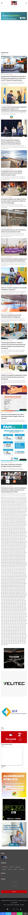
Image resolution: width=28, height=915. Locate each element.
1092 (9, 609)
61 (2, 501)
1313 (15, 636)
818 (9, 578)
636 (5, 559)
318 (14, 525)
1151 (8, 616)
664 (9, 562)
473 (2, 542)
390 (24, 532)
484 (22, 542)
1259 (18, 629)
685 (22, 563)
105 (12, 504)
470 (22, 541)
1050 (14, 603)
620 (25, 556)
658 (22, 561)
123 (16, 505)
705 (7, 566)
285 (4, 522)
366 (5, 531)
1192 (19, 620)
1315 (20, 636)
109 (19, 504)
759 (3, 572)
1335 (13, 639)
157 (24, 508)
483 (20, 542)
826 (23, 578)
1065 (23, 604)
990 (5, 596)
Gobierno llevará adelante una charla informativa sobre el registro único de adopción (12, 416)
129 (2, 507)
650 (7, 561)
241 (20, 517)
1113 (4, 612)
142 (24, 507)
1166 (15, 617)
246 (5, 518)
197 (15, 512)
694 (13, 565)
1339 (23, 639)
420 (3, 536)
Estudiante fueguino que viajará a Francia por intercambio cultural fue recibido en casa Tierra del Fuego (13, 201)
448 (5, 539)
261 (9, 519)
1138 (6, 614)
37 (21, 498)
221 (9, 515)
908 (3, 587)
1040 (16, 602)
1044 (25, 602)
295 (22, 522)
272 (5, 521)
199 (19, 512)
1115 (8, 612)
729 (25, 568)
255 (22, 518)
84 (6, 502)
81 (2, 502)
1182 (23, 619)
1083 (13, 607)
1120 (18, 612)
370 (13, 531)
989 (4, 596)
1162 (6, 617)
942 (17, 590)
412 (14, 535)
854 (2, 582)
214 (22, 514)
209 (13, 514)
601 (15, 555)
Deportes (15, 869)
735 (11, 569)
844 (7, 580)
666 (13, 562)
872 (11, 583)
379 (3, 532)
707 (11, 566)
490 (7, 544)
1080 (7, 607)
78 (24, 501)
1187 (8, 620)
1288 (9, 633)
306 (19, 524)
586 (11, 553)
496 (19, 544)
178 (8, 511)
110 (20, 504)
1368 (14, 643)
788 (5, 575)
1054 (23, 603)
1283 (22, 631)
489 (5, 544)
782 (19, 573)
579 (23, 552)
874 (14, 583)
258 (3, 519)
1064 (20, 604)
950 (7, 592)
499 (24, 544)
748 (9, 570)
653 (13, 561)
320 (17, 525)
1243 (7, 627)
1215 (20, 623)
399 (15, 534)
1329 (25, 637)
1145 (21, 614)
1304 (20, 634)
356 (11, 529)
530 (5, 548)
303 (13, 524)
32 (14, 498)
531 (7, 548)
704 (5, 566)
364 (2, 531)
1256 (11, 629)
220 (7, 515)
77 (23, 501)
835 (15, 579)
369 (11, 531)
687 (26, 563)
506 (13, 545)
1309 (7, 636)
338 (2, 528)
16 (19, 497)
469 (20, 541)
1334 (11, 639)
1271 (20, 630)
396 (9, 534)
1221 (6, 624)
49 (12, 500)
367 (7, 531)
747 (7, 570)
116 (5, 505)
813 (26, 576)
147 (7, 508)
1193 (21, 620)
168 (17, 509)
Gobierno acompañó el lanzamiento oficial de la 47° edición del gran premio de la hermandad (14, 377)
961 (3, 593)
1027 (11, 600)
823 (18, 578)
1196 (2, 621)
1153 (13, 616)
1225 (16, 624)
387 (18, 532)
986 (24, 595)
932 (22, 589)
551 (20, 549)
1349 (20, 640)
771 (25, 572)
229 (24, 515)
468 (19, 541)
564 (20, 551)
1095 (16, 609)
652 (11, 561)
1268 (14, 630)
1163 (8, 617)
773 (3, 573)
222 (11, 515)
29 (11, 498)
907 (2, 587)
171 (22, 509)
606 (24, 555)
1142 (15, 614)
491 (9, 544)
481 (16, 542)
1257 (14, 629)
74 (19, 501)
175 (3, 511)
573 (13, 552)
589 (17, 553)
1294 (23, 633)
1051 (16, 603)
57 (22, 500)
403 (22, 534)
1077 (24, 606)
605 (22, 555)
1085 (18, 607)
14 (17, 497)
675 (3, 563)
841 (2, 580)
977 (7, 595)
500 (2, 545)
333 (17, 526)
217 (1, 515)
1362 (25, 641)
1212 (13, 623)
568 (3, 552)
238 (15, 517)
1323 (11, 637)
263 (13, 519)
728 (23, 568)
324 (25, 525)
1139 (8, 614)
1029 (16, 600)
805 (11, 576)
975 (3, 595)
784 (23, 573)
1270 (18, 630)
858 (9, 582)
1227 (20, 624)
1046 (4, 603)
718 (5, 568)
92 (17, 502)
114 (1, 505)
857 (7, 582)
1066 (25, 604)
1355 (9, 641)
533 (11, 548)
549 (17, 549)
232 (3, 517)
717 (3, 568)
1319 (2, 637)
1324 (13, 637)
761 (7, 572)
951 (9, 592)
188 (26, 511)
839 (22, 579)
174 (1, 511)
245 (4, 518)
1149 (4, 616)
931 (20, 589)
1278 (11, 631)
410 (11, 535)
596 (5, 555)
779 (14, 573)
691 (7, 565)
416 (21, 535)
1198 (6, 621)
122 (15, 505)
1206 (24, 621)
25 (5, 498)
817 (7, 578)
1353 (4, 641)
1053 (20, 603)
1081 (9, 607)
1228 (22, 624)
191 (5, 512)
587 (13, 553)
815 (3, 578)
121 (13, 505)
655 (17, 561)
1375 (4, 644)
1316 (22, 636)
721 (10, 568)
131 (5, 507)
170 (21, 509)
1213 (15, 623)
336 (22, 526)
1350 (23, 640)
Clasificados (16, 904)
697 (19, 565)
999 (22, 596)
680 (13, 563)
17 (20, 497)
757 (25, 570)
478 (11, 542)
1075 (20, 606)
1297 (4, 634)
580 (25, 552)
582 (3, 553)
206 (7, 514)
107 (15, 504)
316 (10, 525)
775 (7, 573)
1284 (24, 631)
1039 (14, 602)
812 (24, 576)
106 (13, 504)
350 (24, 528)
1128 (11, 613)
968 (17, 593)
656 (19, 561)
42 (2, 500)
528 (2, 548)
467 (17, 541)
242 (22, 517)
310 (26, 524)
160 (3, 509)
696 (17, 565)
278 (16, 521)
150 (12, 508)
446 (2, 539)
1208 (4, 623)
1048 (9, 603)
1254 (7, 629)
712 (19, 566)
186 (22, 511)
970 (20, 593)
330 (11, 526)
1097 (20, 609)
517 (7, 546)
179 (10, 511)
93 (18, 502)
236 (11, 517)
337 (24, 526)
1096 (18, 609)
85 (8, 502)
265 (17, 519)
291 (15, 522)
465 (13, 541)
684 (20, 563)
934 (2, 590)
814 (2, 578)
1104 (10, 610)
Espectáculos (17, 866)
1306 (25, 634)
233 (5, 517)
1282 (20, 631)
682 (16, 563)
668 (17, 562)
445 (24, 538)
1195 (26, 620)
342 (9, 528)
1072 (13, 606)
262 (11, 519)
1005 (11, 597)
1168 (19, 617)
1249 (20, 627)
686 (24, 563)
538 (20, 548)
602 (17, 555)
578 (22, 552)
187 (24, 511)
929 (17, 589)
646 (24, 559)
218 (3, 515)
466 (15, 541)
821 (14, 578)
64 (6, 501)
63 (5, 501)
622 (3, 558)
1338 (20, 639)
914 (14, 587)
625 (9, 558)
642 (17, 559)
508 (17, 545)
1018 (15, 599)
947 (2, 592)
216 (25, 514)
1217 (24, 623)
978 (9, 595)
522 (16, 546)
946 (24, 590)
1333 (9, 639)
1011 (25, 597)
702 (2, 566)
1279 (13, 631)
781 (17, 573)
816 (5, 578)
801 (3, 576)
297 (2, 524)
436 (7, 538)
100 (3, 504)
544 (7, 549)
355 (9, 529)
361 (20, 529)
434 (4, 538)
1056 (2, 604)
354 (7, 529)
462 (7, 541)
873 (13, 583)
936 (5, 590)
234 (7, 517)
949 (5, 592)
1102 (6, 610)
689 (4, 565)
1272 (22, 630)
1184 (2, 620)
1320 (4, 637)
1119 (16, 612)
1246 (13, 627)
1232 (7, 626)
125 (20, 505)
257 (2, 519)
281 (21, 521)
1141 (13, 614)
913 (12, 587)
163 (8, 509)
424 (11, 536)
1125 (4, 613)
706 (9, 566)
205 (5, 514)
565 (22, 551)
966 (13, 593)
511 (22, 545)
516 (5, 546)
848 (15, 580)
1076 (22, 606)
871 (9, 583)
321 (19, 525)
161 (5, 509)
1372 (22, 643)
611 (9, 556)
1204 (20, 621)
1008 (18, 597)
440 (15, 538)
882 (3, 585)
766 (16, 572)
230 (26, 515)
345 (15, 528)
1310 (9, 636)
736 (12, 569)
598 (9, 555)
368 (9, 531)
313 (5, 525)
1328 (22, 637)
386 (17, 532)
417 (23, 535)
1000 (25, 596)
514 (2, 546)
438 (11, 538)
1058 (7, 604)
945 (22, 590)
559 (11, 551)
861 (15, 582)
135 (12, 507)
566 (24, 551)
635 (4, 559)
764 (12, 572)
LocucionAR (14, 902)
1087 (23, 607)
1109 (21, 610)
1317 (24, 636)
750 (12, 570)
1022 (24, 599)
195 (12, 512)
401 (19, 534)
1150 (6, 616)
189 (2, 512)
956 (19, 592)
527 (25, 546)
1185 (4, 620)
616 (18, 556)
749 (10, 570)
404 (24, 534)
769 (22, 572)
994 (13, 596)
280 (20, 521)
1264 (4, 630)
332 (15, 526)
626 (11, 558)
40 (25, 498)
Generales (11, 866)
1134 (23, 613)
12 (14, 497)
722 (12, 568)
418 (25, 535)
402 (20, 534)
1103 (8, 610)
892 (22, 585)
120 (11, 505)
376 (24, 531)
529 (4, 548)
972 (24, 593)
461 (5, 541)
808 (17, 576)
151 (14, 508)
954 (15, 592)
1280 (15, 631)
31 (13, 498)
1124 (2, 613)
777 (10, 573)
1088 (25, 607)
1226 (18, 624)
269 (24, 519)
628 (15, 558)
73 (18, 501)
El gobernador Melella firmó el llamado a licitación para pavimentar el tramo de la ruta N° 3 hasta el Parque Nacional (13, 78)
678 (9, 563)
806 (13, 576)
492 (11, 544)
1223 (11, 624)
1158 (23, 616)
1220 (4, 624)
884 (7, 585)
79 (26, 501)
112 (23, 504)
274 (9, 521)
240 (19, 517)
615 (16, 556)
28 (9, 498)
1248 (18, 627)
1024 (4, 600)
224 (14, 515)
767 (18, 572)
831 (7, 579)
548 (15, 549)
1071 (11, 606)
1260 (20, 629)
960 (2, 593)
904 (20, 586)
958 (22, 592)
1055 (25, 603)
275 (11, 521)
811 (22, 576)
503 (7, 545)
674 (2, 563)
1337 (18, 639)
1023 (2, 600)
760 (5, 572)
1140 (11, 614)
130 (3, 507)
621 (2, 558)
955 (17, 592)
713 (21, 566)
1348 (18, 640)
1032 (23, 600)
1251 (25, 627)
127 (23, 505)
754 (19, 570)
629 (17, 558)
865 (22, 582)
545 (9, 549)
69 (13, 501)
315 (8, 525)
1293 (20, 633)
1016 (11, 599)
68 (12, 501)
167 (15, 509)
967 (15, 593)
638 (9, 559)
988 (2, 596)
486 (26, 542)
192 (7, 512)
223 (12, 515)
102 (6, 504)
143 (26, 507)
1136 (2, 614)
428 (18, 536)
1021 (22, 599)
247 (7, 518)
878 (22, 583)
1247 (16, 627)
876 (18, 583)
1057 (4, 604)
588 (15, 553)
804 (9, 576)
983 (18, 595)
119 (9, 505)
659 (24, 561)
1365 (7, 643)
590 (19, 553)
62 (4, 501)
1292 (18, 633)
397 (11, 534)
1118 (14, 612)
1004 (9, 597)
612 (11, 556)
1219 (2, 624)
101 (5, 504)
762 (9, 572)
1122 (22, 612)
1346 (13, 640)
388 (20, 532)
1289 (11, 633)
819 (10, 578)
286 (5, 522)
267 (20, 519)
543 (5, 549)
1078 (2, 607)
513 (26, 545)
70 (14, 501)
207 (9, 514)
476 (7, 542)
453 (15, 539)
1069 (7, 606)
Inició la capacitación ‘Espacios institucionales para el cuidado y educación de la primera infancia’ (11, 142)
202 (25, 512)
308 (22, 524)
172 (24, 509)
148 (9, 508)
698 (20, 565)
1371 (20, 643)
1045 (2, 603)
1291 (16, 633)
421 (5, 536)
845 (9, 580)
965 (11, 593)
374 (20, 531)
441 (17, 538)
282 (23, 521)
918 (21, 587)
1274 (2, 631)
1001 (2, 597)
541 (2, 549)
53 (17, 500)
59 (25, 500)
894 (2, 586)
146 (5, 508)
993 (11, 596)
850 (19, 580)
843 (5, 580)
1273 (25, 630)
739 (18, 569)
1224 (13, 624)
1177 (12, 619)
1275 (4, 631)
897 (7, 586)
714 (23, 566)
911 (9, 587)
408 (7, 535)
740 (20, 569)
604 (20, 555)
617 (19, 556)
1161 (4, 617)
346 (17, 528)
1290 (14, 633)
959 (24, 592)
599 (11, 555)
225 (16, 515)
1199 (8, 621)
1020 (19, 599)
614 (14, 556)
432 (26, 536)
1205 (22, 621)
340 (5, 528)
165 (12, 509)
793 (14, 575)
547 (13, 549)
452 (13, 539)
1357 (14, 641)
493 (13, 544)
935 (4, 590)
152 (15, 508)
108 (17, 504)
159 (2, 509)
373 (18, 531)
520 (12, 546)
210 (15, 514)
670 (20, 562)
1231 (4, 626)
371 (15, 531)
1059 (9, 604)
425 (13, 536)
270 (2, 521)
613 (12, 556)
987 (26, 595)
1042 (20, 602)
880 (25, 583)
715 (24, 566)
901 (15, 586)
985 (22, 595)
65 (8, 501)
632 (22, 558)
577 (20, 552)
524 (20, 546)
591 (20, 553)
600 (13, 555)
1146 (23, 614)
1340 (25, 639)
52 (16, 500)
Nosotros (3, 873)
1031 (20, 600)
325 (2, 526)
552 (22, 549)
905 (22, 586)
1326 (18, 637)
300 (7, 524)
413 (16, 535)
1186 (6, 620)
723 (14, 568)
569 (5, 552)
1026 (9, 600)
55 (20, 500)
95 (21, 502)
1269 (16, 630)
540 (24, 548)
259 (5, 519)
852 (22, 580)
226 (18, 515)
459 (2, 541)
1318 (26, 636)
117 (6, 505)
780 (16, 573)
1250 (23, 627)
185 (20, 511)
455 (19, 539)
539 (22, 548)
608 (3, 556)
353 (5, 529)
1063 (18, 604)
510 (20, 545)
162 (7, 509)
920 (25, 587)
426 (15, 536)
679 (11, 563)
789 (7, 575)
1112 (2, 612)
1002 (4, 597)
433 (2, 538)
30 (12, 498)
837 (19, 579)
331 (13, 526)
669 (19, 562)
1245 (11, 627)
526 (23, 546)
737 (14, 569)
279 (18, 521)
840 (24, 579)
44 (5, 500)
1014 (6, 599)
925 (9, 589)
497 (20, 544)
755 (21, 570)
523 (18, 546)
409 (9, 535)
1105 (13, 610)
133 (8, 507)
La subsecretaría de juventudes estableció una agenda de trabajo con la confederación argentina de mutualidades (14, 109)
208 (11, 514)
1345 (11, 640)
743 (25, 569)
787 (3, 575)
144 (2, 508)
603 (19, 555)
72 (17, 501)
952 (11, 592)
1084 (16, 607)
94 (20, 502)
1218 (26, 623)
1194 (23, 620)
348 (20, 528)
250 (13, 518)
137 (15, 507)
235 (9, 517)
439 (13, 538)
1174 (6, 619)
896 (5, 586)
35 (19, 498)
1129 (13, 613)
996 (17, 596)
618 (21, 556)
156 (23, 508)
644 (20, 559)
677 (7, 563)
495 (17, 544)
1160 (2, 617)
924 (7, 589)
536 (17, 548)
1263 (2, 630)
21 (25, 497)
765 (14, 572)
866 (24, 582)
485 (24, 542)
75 (21, 501)
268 (22, 519)
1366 (9, 643)
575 (16, 552)
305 (17, 524)
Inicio (5, 904)
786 (2, 575)
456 (20, 539)
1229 (25, 624)
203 (2, 514)
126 (22, 505)
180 (12, 511)
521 (14, 546)
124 (18, 505)
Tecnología (4, 869)
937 (7, 590)
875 (16, 583)
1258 (16, 629)
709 (14, 566)
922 (3, 589)
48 (10, 500)
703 (3, 566)
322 (21, 525)
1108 (19, 610)
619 (23, 556)
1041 (18, 602)
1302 (16, 634)
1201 (13, 621)
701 (26, 565)
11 (13, 497)
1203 (17, 621)
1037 (9, 602)
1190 (15, 620)
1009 (20, 597)
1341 (2, 640)
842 (3, 580)
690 (5, 565)
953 (13, 592)
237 (13, 517)
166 (14, 509)
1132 (19, 613)
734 (9, 569)
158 (26, 508)
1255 (9, 629)
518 (9, 546)
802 (5, 576)
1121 (20, 612)
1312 (13, 636)
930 (19, 589)
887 (13, 585)
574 (14, 552)
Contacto (3, 879)
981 (14, 595)
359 (17, 529)
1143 (17, 614)
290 (13, 522)
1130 (15, 613)
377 (26, 531)
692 (9, 565)
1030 (18, 600)
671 (22, 562)
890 (19, 585)
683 (18, 563)
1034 (2, 602)
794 (16, 575)
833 (11, 579)
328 (7, 526)
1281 (18, 631)
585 (9, 553)
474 (3, 542)
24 (4, 498)
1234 (11, 626)
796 (20, 575)
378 (2, 532)
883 (5, 585)
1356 (11, 641)
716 (1, 568)
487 (2, 544)
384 (13, 532)
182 (15, 511)
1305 (23, 634)
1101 (4, 610)
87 (10, 502)
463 (9, 541)
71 (16, 501)
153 (17, 508)
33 (16, 498)
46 (8, 500)
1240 (25, 626)
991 (7, 596)
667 (15, 562)
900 (13, 586)
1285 (2, 633)
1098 (23, 609)
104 (10, 504)
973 (26, 593)
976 (5, 595)
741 (21, 569)
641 (15, 559)
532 (9, 548)
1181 (21, 619)
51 (14, 500)
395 (7, 534)
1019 (17, 599)
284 (2, 522)
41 (1, 500)
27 (8, 498)
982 (16, 595)
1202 (15, 621)
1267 (11, 630)
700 (24, 565)
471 (24, 541)
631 (20, 558)
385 (15, 532)
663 (7, 562)
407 (5, 535)
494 (15, 544)
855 (4, 582)
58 (24, 500)
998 (20, 596)
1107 (17, 610)
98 (25, 502)
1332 (7, 639)
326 (4, 526)
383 (11, 532)
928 (15, 589)
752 (16, 570)
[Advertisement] (14, 37)
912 (11, 587)
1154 (15, 616)
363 (24, 529)
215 (23, 514)
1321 (6, 637)
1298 (7, 634)
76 (22, 501)
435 (5, 538)
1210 (9, 623)
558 (9, 551)
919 (23, 587)
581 (2, 553)
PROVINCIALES (5, 866)
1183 (25, 619)
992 (9, 596)
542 (3, 549)
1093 (11, 609)
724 (16, 568)
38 (23, 498)
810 (20, 576)
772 (2, 573)
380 (5, 532)
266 (19, 519)
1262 (25, 629)
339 (4, 528)
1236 (16, 626)
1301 (13, 634)
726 (19, 568)
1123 (25, 612)
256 (24, 518)
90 (14, 502)
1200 (11, 621)
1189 (13, 620)
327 (5, 526)
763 (11, 572)
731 (3, 569)
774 (5, 573)
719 (6, 568)
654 (15, 561)
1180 (19, 619)
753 (17, 570)
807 (15, 576)
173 (26, 509)
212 (18, 514)
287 (7, 522)
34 (17, 498)
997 (19, 596)
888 (15, 585)
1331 (4, 639)
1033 (25, 600)
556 (5, 551)
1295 (25, 633)
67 (10, 501)
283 (25, 521)
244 (2, 518)
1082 (11, 607)
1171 (25, 617)
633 (24, 558)
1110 (23, 610)
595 (4, 555)
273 (7, 521)
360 (19, 529)
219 (5, 515)
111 (22, 504)
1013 (4, 599)
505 (11, 545)
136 (14, 507)
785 (25, 573)
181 (13, 511)
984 (20, 595)
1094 (13, 609)
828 (2, 579)
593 (24, 553)
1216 (22, 623)
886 (11, 585)
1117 (12, 612)
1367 (11, 643)
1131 (17, 613)
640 (13, 559)
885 (9, 585)
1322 (9, 637)
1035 (4, 602)
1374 (2, 644)
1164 (10, 617)
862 (17, 582)
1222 (9, 624)
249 (11, 518)
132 (7, 507)
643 (19, 559)
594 (2, 555)
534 (13, 548)
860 (13, 582)
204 (4, 514)
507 (15, 545)
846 (11, 580)
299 (5, 524)
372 (16, 531)
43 (4, 500)
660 (2, 562)
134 (10, 507)
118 (8, 505)
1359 (18, 641)
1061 (13, 604)
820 (12, 578)
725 (17, 568)
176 (5, 511)
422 (7, 536)
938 (9, 590)
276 (12, 521)
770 (23, 572)
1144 (19, 614)
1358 (16, 641)
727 (21, 568)
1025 (7, 600)
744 (2, 570)
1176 (10, 619)
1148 (2, 616)
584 (7, 553)
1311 (11, 636)
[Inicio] (14, 3)
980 (13, 595)
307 (20, 524)
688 (2, 565)
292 (17, 522)
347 (19, 528)
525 (22, 546)
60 (1, 501)
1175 (8, 619)
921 (2, 589)
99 (1, 504)
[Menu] (1, 3)
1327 (20, 637)
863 (19, 582)
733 (7, 569)
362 (22, 529)
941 (15, 590)
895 (4, 586)
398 (13, 534)
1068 (4, 606)
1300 (11, 634)
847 (13, 580)
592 (22, 553)
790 (9, 575)
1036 (7, 602)
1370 (18, 643)
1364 (4, 643)
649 (5, 561)
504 (9, 545)
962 (5, 593)
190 (3, 512)
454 (17, 539)
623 (5, 558)
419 (2, 536)
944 (20, 590)
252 (17, 518)
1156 (19, 616)
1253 (4, 629)
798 (23, 575)
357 (13, 529)
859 (11, 582)
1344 (9, 640)
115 (3, 505)
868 (3, 583)
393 (4, 534)
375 (22, 531)
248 (9, 518)
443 (20, 538)
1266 (9, 630)
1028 (14, 600)
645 (22, 559)
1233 (9, 626)
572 (11, 552)
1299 (9, 634)
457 (22, 539)
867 (2, 583)
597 (7, 555)
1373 (25, 643)
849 (17, 580)
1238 (20, 626)
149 (10, 508)
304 (15, 524)
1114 (6, 612)
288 (9, 522)
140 (21, 507)
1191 (17, 620)
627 (13, 558)
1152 (10, 616)
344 (13, 528)
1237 (18, 626)
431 (24, 536)
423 (9, 536)
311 (1, 525)
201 (23, 512)
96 (23, 502)
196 (14, 512)
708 (13, 566)
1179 (16, 619)
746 (5, 570)
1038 (11, 602)
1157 (21, 616)
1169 (21, 617)
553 (24, 549)
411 (13, 535)
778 (12, 573)
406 (4, 535)
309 (24, 524)
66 (9, 501)
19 (23, 497)
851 (20, 580)
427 (17, 536)
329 (9, 526)
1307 (2, 636)
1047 (7, 603)
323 (23, 525)
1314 (17, 636)
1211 (11, 623)
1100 (2, 610)
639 (11, 559)
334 (19, 526)
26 (7, 498)
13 (15, 497)
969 (19, 593)
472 (26, 541)
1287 (7, 633)
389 (22, 532)
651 (9, 561)
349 (22, 528)
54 (18, 500)
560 (13, 551)
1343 (7, 640)
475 (5, 542)
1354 (7, 641)
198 (17, 512)
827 (25, 578)
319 (15, 525)
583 (5, 553)
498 (22, 544)
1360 (20, 641)
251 (15, 518)
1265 (7, 630)
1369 (16, 643)
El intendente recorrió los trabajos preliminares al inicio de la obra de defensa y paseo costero (11, 173)
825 (22, 578)
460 (4, 541)
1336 (16, 639)
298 (3, 524)
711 (18, 566)
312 (3, 525)
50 (13, 500)
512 (24, 545)
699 (22, 565)
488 (3, 544)
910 (7, 587)
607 (2, 556)
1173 (4, 619)
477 (9, 542)
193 (8, 512)
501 (3, 545)
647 (2, 561)
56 (21, 500)
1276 (6, 631)
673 (26, 562)
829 (4, 579)
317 (12, 525)
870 (7, 583)
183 (17, 511)
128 (25, 505)
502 (5, 545)
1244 (9, 627)
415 (20, 535)
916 (18, 587)
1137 (4, 614)
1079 (4, 607)
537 (19, 548)
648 (3, 561)
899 (11, 586)
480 (14, 542)
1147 (26, 614)
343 (11, 528)
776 (9, 573)
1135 (26, 613)
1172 (2, 619)
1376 (6, 644)
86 (9, 502)
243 (24, 517)
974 (2, 595)
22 (1, 498)
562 (17, 551)
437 (9, 538)
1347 (16, 640)
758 (2, 572)
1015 (8, 599)
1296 (2, 634)
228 (22, 515)
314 (7, 525)
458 (24, 539)
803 (7, 576)
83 (5, 502)
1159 (26, 616)
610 (7, 556)
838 (20, 579)
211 (16, 514)
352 (3, 529)
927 (13, 589)
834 (13, 579)
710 (16, 566)
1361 (23, 641)
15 (18, 497)
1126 (6, 613)
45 (6, 500)
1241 (2, 627)
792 (12, 575)
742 (23, 569)
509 (19, 545)
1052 (18, 603)
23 (2, 498)
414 (18, 535)
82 (4, 502)
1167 (17, 617)
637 (7, 559)
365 (4, 531)
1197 (4, 621)
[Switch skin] (26, 3)
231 (2, 517)
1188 (11, 620)
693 (11, 565)
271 (3, 521)
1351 (25, 640)
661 (3, 562)
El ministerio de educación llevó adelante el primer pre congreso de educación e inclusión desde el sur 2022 (13, 490)
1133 (21, 613)
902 (17, 586)
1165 (13, 617)
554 (2, 551)
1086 (20, 607)
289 (11, 522)
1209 (7, 623)
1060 (11, 604)
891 (20, 585)
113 (25, 504)
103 (8, 504)
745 (3, 570)
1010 (23, 597)
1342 (4, 640)
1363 (2, 643)
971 (22, 593)
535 (15, 548)
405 (2, 535)
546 (11, 549)
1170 (23, 617)
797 (21, 575)
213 (20, 514)
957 (20, 592)
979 (11, 595)
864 (20, 582)
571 (9, 552)
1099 (25, 609)
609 (5, 556)
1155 (17, 616)
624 (7, 558)
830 (5, 579)
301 (9, 524)
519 (10, 546)
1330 (2, 639)
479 (12, 542)
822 (16, 578)
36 (20, 498)
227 (20, 515)
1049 (11, 603)
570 (7, 552)
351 (2, 529)
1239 (23, 626)
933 (24, 589)
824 (20, 578)
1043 (23, 602)
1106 (15, 610)
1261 (23, 629)
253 (19, 518)
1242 (4, 627)
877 (20, 583)
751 (14, 570)
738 (16, 569)
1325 (16, 637)
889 (17, 585)
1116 (10, 612)
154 (19, 508)
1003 (7, 597)
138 (17, 507)
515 (3, 546)
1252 (2, 629)
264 (15, 519)
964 (9, 593)
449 (7, 539)
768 (20, 572)
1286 (4, 633)
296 (24, 522)
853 (24, 580)
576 (18, 552)
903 (19, 586)
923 (5, 589)
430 (22, 536)
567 (2, 552)
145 (3, 508)
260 (7, 519)
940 (13, 590)
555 (4, 551)
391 (26, 532)
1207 (2, 623)
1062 (16, 604)
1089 (2, 609)
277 (14, 521)
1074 (18, 606)
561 (15, 551)
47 (9, 500)
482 (18, 542)
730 (2, 569)
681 (14, 563)
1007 (16, 597)
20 (24, 497)
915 (16, 587)
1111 (25, 610)
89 (13, 502)
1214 (17, 623)
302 (11, 524)
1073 (15, 606)
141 (22, 507)
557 (7, 551)
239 (17, 517)
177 (6, 511)
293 (19, 522)
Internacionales (22, 869)
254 (20, 518)
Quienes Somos (10, 904)
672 (24, 562)
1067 (2, 606)
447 (3, 539)
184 (19, 511)
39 (24, 498)
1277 (9, 631)
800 (2, 576)
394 (5, 534)
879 (23, 583)
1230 (2, 626)
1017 (13, 599)
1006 (13, 597)
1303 (18, 634)
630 (19, 558)
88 (12, 502)
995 (15, 596)
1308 (4, 636)
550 (19, 549)
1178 (14, 619)
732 (5, 569)
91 (16, 502)
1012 (2, 599)
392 (2, 534)
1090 (4, 609)
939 (11, 590)
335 (20, 526)
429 (20, 536)
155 (21, 508)
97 (24, 502)
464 (11, 541)
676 (5, 563)
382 (9, 532)
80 (1, 502)
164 (10, 509)
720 (8, 568)
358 (15, 529)
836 (17, 579)
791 (11, 575)
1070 (9, 606)
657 (20, 561)
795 (18, 575)
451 (11, 539)
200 (21, 512)
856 (5, 582)
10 (12, 497)
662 (5, 562)
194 (10, 512)
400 (17, 534)
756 (23, 570)
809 (19, 576)
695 (15, 565)
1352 (2, 641)
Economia (10, 869)
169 (19, 509)
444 (22, 538)
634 (2, 559)
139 (19, 507)
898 (9, 586)
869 (5, 583)
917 (19, 587)
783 (21, 573)
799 (25, 575)
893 (24, 585)
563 (19, 551)
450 (9, 539)
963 (7, 593)
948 (3, 592)
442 (19, 538)
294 (20, 522)
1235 (13, 626)
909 (5, 587)
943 (19, 590)
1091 (7, 609)
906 (24, 586)
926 (11, 589)
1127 (8, 613)
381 (7, 532)
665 (11, 562)
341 (7, 528)
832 (9, 579)
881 (2, 585)
